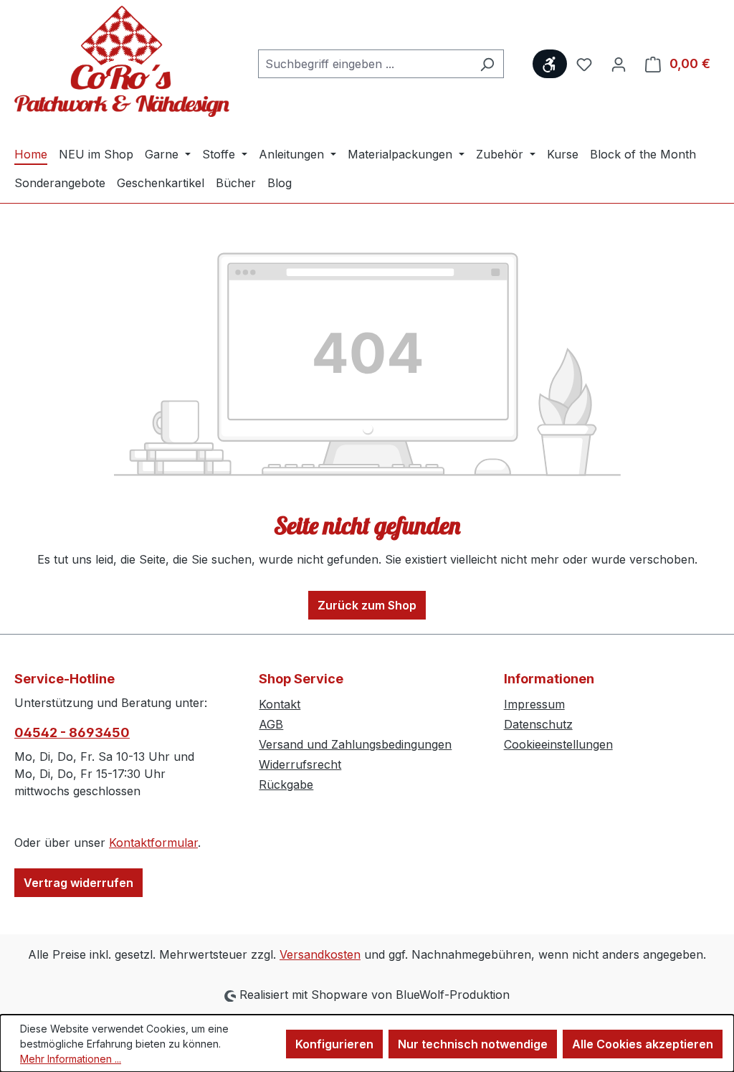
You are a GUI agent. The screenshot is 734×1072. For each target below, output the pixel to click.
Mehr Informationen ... (70, 1059)
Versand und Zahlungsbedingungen (355, 744)
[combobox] (364, 63)
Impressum (534, 704)
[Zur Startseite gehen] (121, 61)
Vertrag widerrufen (78, 883)
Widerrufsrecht (300, 764)
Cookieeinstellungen (558, 744)
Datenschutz (538, 724)
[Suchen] (487, 63)
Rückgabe (286, 784)
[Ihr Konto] (618, 63)
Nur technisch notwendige (473, 1044)
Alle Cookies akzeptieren (642, 1044)
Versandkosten (320, 954)
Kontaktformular (153, 842)
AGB (271, 724)
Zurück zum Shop (367, 605)
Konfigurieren (334, 1044)
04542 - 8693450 (72, 732)
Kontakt (279, 704)
